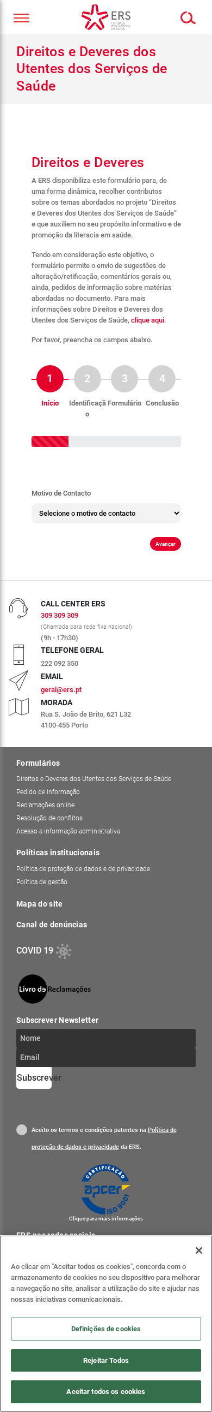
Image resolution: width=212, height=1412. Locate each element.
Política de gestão (41, 885)
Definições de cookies (106, 1329)
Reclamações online (45, 808)
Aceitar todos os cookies (105, 1391)
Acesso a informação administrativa (68, 834)
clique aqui (147, 320)
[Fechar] (199, 1250)
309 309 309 (59, 619)
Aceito (21, 1133)
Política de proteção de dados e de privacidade (83, 872)
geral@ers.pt (61, 693)
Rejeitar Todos (106, 1360)
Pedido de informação (48, 795)
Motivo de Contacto (61, 493)
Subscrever (34, 1081)
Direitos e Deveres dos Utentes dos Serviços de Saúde (93, 782)
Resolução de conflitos (49, 821)
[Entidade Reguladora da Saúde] (106, 17)
